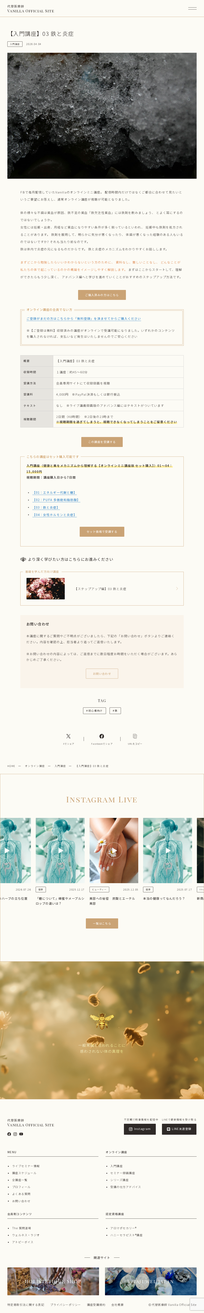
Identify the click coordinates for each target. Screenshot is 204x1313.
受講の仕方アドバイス (125, 1187)
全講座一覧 (19, 1180)
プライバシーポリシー (65, 1305)
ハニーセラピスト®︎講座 (126, 1235)
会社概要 (117, 1305)
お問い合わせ (21, 1201)
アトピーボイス (23, 1242)
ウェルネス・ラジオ (26, 1235)
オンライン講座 (35, 766)
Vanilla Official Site (30, 8)
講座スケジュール (24, 1173)
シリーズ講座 (119, 1180)
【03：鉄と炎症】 (46, 507)
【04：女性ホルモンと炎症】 (54, 514)
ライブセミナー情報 (26, 1166)
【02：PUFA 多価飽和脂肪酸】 (56, 499)
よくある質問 (21, 1194)
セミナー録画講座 (122, 1173)
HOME (11, 766)
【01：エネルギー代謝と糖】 (54, 492)
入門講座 (60, 766)
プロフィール (21, 1187)
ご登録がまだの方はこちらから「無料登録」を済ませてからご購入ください (83, 318)
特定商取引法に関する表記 (25, 1305)
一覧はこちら (102, 923)
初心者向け (94, 710)
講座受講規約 (96, 1305)
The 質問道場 (21, 1228)
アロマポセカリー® (123, 1228)
